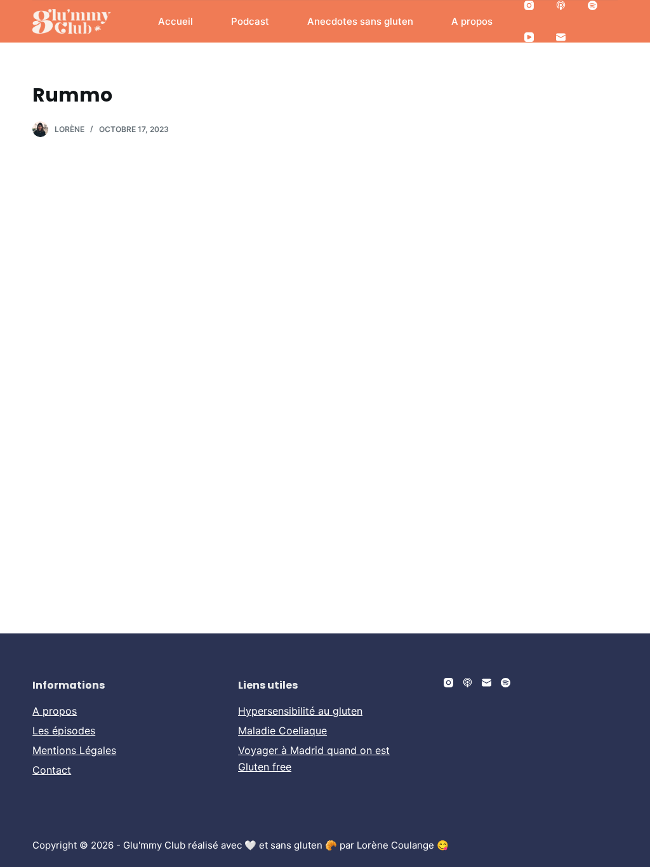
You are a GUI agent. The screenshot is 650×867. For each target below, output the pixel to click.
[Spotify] (592, 5)
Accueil (175, 21)
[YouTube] (529, 37)
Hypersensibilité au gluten (300, 711)
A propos (472, 21)
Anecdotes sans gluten (360, 21)
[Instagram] (529, 5)
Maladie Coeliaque (282, 730)
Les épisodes (63, 730)
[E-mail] (561, 37)
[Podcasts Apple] (561, 5)
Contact (51, 770)
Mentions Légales (74, 750)
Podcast (250, 21)
